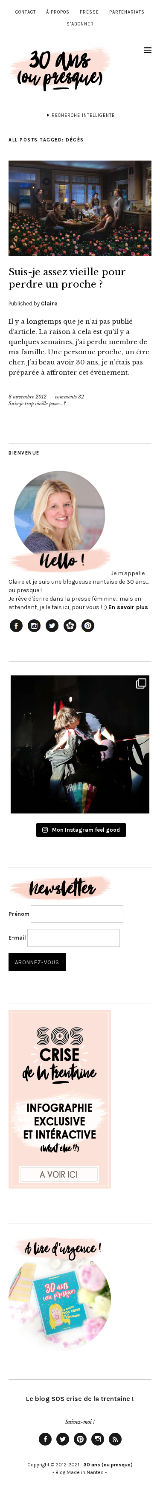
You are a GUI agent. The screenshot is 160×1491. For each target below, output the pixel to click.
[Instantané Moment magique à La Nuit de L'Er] (80, 744)
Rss (115, 1445)
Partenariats (127, 12)
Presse (89, 12)
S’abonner (80, 24)
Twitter (62, 1445)
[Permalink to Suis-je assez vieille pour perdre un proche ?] (80, 253)
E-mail (17, 938)
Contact (25, 12)
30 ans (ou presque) (108, 1465)
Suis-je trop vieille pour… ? (37, 404)
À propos (58, 12)
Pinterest (80, 1445)
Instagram (97, 1445)
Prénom (19, 914)
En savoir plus (128, 607)
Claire (49, 303)
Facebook (45, 1445)
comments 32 (69, 397)
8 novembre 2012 (28, 397)
